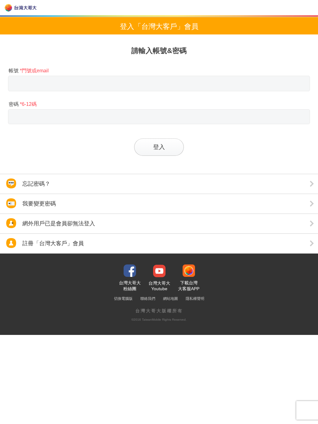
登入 (159, 147)
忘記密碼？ (35, 184)
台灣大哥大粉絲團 (130, 285)
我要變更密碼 (38, 204)
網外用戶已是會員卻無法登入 (58, 223)
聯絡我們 (147, 298)
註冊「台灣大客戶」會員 (52, 243)
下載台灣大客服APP (188, 285)
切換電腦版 (123, 298)
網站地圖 (170, 298)
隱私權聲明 (195, 298)
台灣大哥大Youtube (159, 286)
